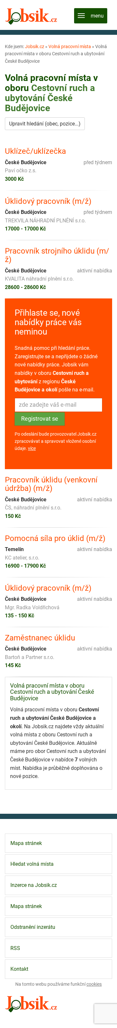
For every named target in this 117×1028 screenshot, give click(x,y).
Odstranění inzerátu (32, 927)
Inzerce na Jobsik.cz (33, 885)
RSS (15, 948)
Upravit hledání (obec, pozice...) (45, 124)
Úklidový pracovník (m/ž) (48, 201)
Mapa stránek (26, 843)
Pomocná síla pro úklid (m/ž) (55, 538)
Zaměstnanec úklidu (40, 638)
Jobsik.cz (34, 46)
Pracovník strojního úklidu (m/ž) (57, 255)
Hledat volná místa (32, 864)
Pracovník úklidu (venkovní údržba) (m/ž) (51, 484)
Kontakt (19, 969)
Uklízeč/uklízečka (35, 151)
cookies (94, 984)
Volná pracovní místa (69, 46)
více (32, 448)
